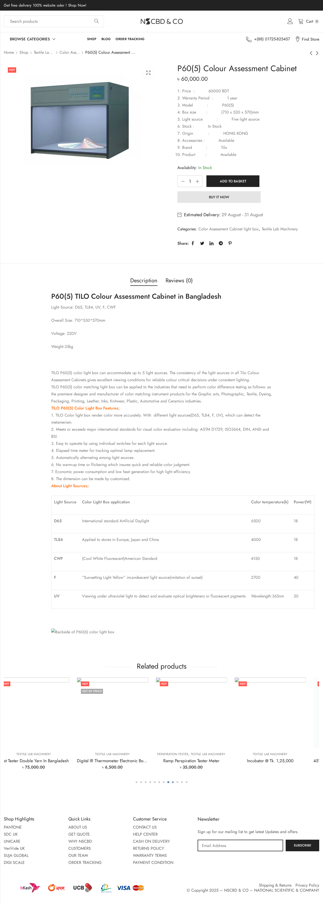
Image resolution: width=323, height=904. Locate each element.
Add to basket (233, 181)
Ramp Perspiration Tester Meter (122, 761)
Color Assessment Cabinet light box (70, 52)
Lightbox (148, 72)
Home (9, 52)
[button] (137, 782)
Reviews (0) (179, 280)
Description (143, 280)
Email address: (240, 845)
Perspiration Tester (103, 754)
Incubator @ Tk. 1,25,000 (201, 761)
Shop (23, 52)
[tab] (143, 281)
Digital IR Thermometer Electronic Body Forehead (52, 761)
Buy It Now (219, 197)
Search (96, 21)
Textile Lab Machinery (44, 52)
